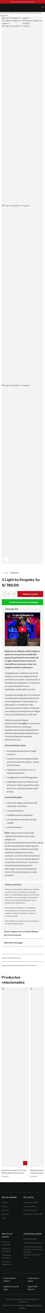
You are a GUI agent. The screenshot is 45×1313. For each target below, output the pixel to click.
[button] (25, 1163)
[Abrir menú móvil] (3, 7)
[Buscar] (37, 7)
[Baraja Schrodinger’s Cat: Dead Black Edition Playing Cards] (15, 1077)
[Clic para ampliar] (6, 559)
